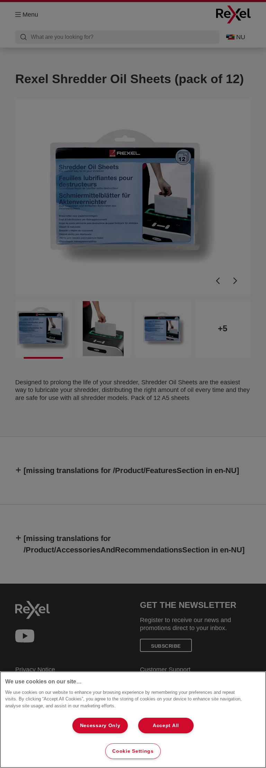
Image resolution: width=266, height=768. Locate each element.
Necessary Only (100, 725)
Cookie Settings (133, 751)
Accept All (166, 725)
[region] (133, 719)
